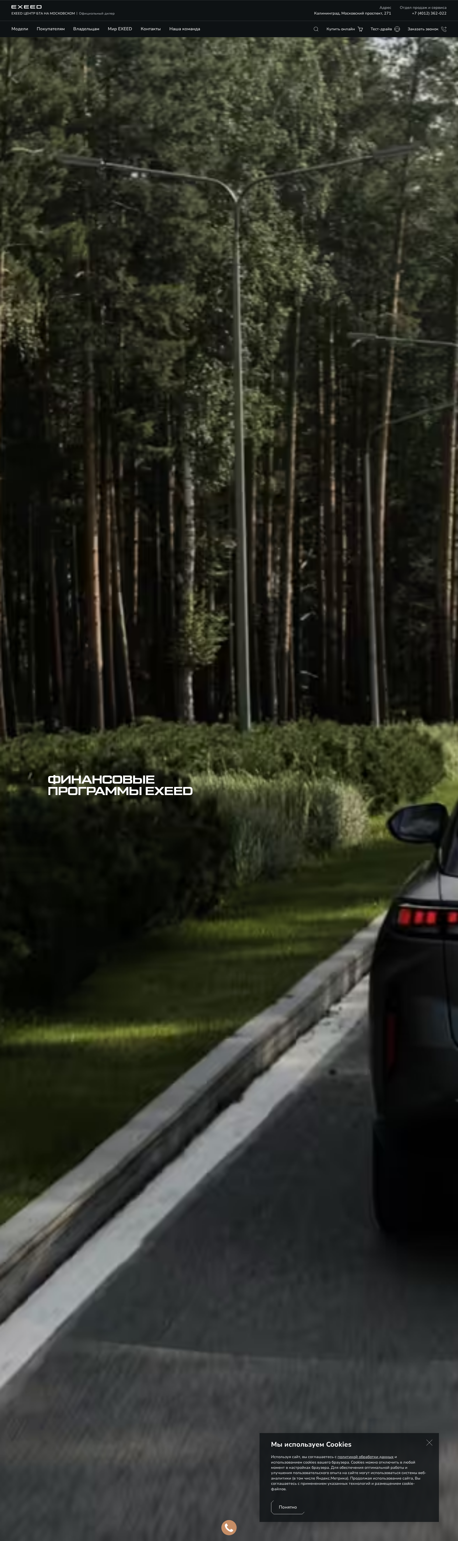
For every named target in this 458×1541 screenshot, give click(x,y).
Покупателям (51, 29)
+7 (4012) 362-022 (429, 13)
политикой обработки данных (366, 1456)
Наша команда (184, 29)
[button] (429, 1442)
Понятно (288, 1507)
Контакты (151, 29)
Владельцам (86, 29)
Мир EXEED (120, 29)
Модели (19, 29)
